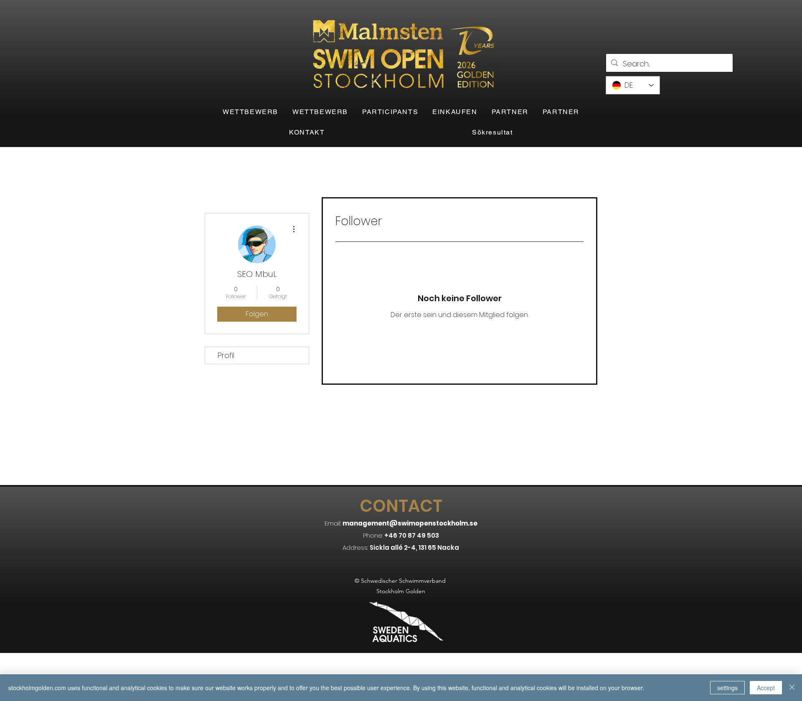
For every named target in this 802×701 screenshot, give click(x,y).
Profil (226, 355)
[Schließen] (792, 687)
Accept (766, 687)
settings (727, 687)
